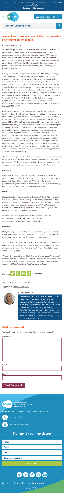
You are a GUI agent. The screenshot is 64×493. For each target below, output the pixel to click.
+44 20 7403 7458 (16, 417)
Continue (26, 8)
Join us (42, 483)
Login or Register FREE (46, 17)
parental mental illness (21, 287)
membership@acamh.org (19, 424)
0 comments (37, 273)
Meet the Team (29, 483)
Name (4, 364)
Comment (6, 336)
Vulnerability (11, 282)
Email (4, 374)
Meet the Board (11, 483)
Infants (19, 282)
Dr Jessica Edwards (25, 292)
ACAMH (35, 488)
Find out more (38, 8)
